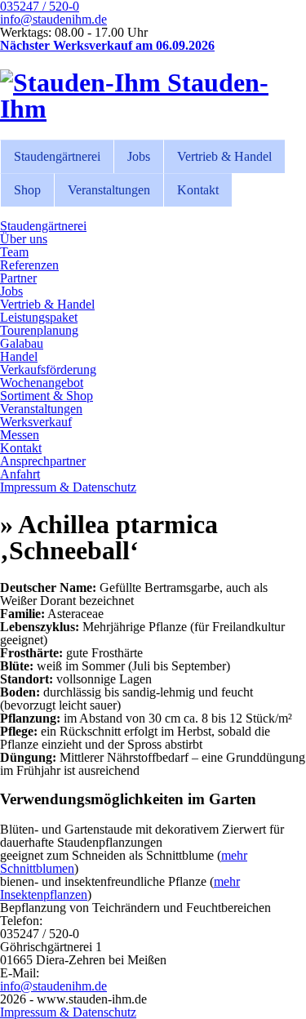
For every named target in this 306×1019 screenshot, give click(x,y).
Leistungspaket (39, 317)
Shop (27, 190)
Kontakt (198, 190)
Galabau (21, 343)
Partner (18, 278)
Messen (19, 435)
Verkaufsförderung (48, 369)
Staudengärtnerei (57, 156)
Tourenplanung (39, 330)
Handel (19, 356)
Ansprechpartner (43, 461)
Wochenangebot (41, 382)
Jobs (138, 156)
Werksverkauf (36, 422)
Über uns (23, 239)
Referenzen (29, 265)
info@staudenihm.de (53, 19)
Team (14, 252)
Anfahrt (20, 474)
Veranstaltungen (109, 190)
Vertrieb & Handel (224, 156)
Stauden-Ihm (134, 95)
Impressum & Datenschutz (68, 487)
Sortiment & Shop (46, 396)
